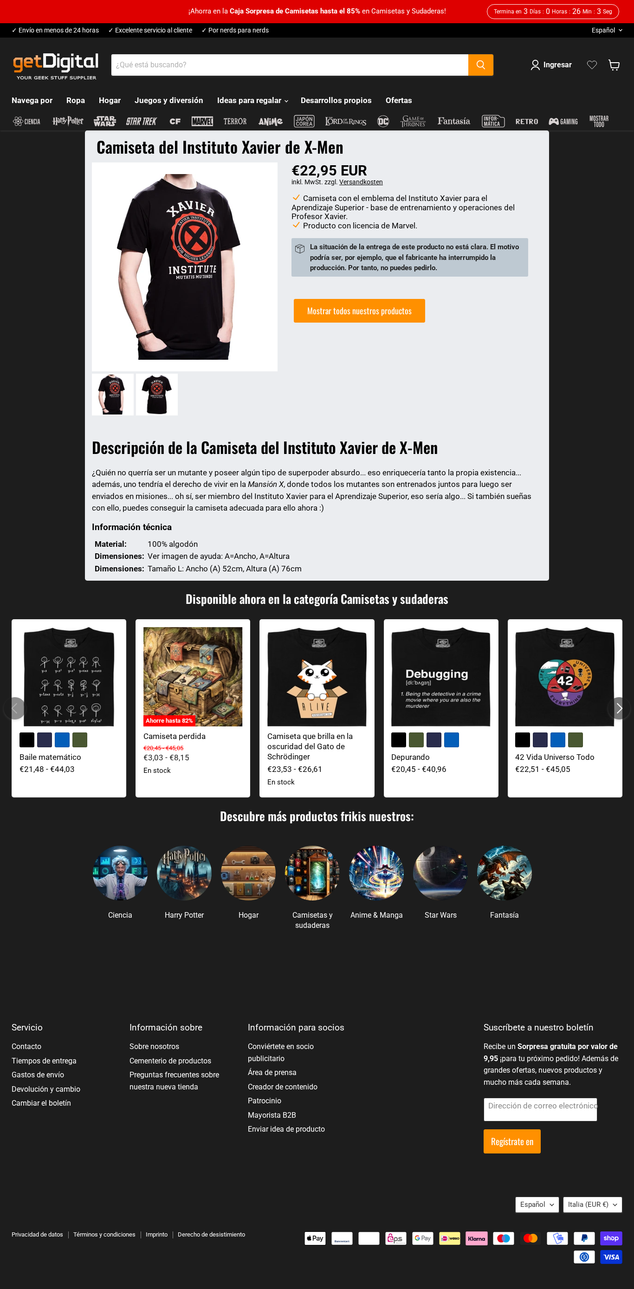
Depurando (410, 757)
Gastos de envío (38, 1074)
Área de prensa (272, 1072)
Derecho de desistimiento (211, 1234)
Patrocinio (264, 1100)
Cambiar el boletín (41, 1103)
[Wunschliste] (592, 65)
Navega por (32, 100)
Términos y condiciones (104, 1234)
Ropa (75, 100)
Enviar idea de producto (286, 1129)
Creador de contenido (282, 1086)
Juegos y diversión (169, 100)
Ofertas (399, 100)
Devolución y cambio (46, 1089)
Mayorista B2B (272, 1115)
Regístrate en (512, 1141)
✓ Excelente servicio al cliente (150, 30)
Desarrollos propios (336, 100)
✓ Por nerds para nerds (235, 30)
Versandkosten (361, 182)
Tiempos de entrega (44, 1060)
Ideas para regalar (250, 100)
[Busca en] (480, 65)
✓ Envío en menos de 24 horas (55, 30)
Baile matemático (50, 757)
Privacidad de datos (37, 1234)
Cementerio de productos (170, 1060)
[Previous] (15, 708)
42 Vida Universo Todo (555, 757)
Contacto (26, 1046)
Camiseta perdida (174, 736)
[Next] (619, 708)
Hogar (110, 100)
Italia (588, 1204)
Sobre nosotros (154, 1046)
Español (603, 30)
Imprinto (157, 1234)
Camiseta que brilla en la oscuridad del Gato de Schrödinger (310, 747)
